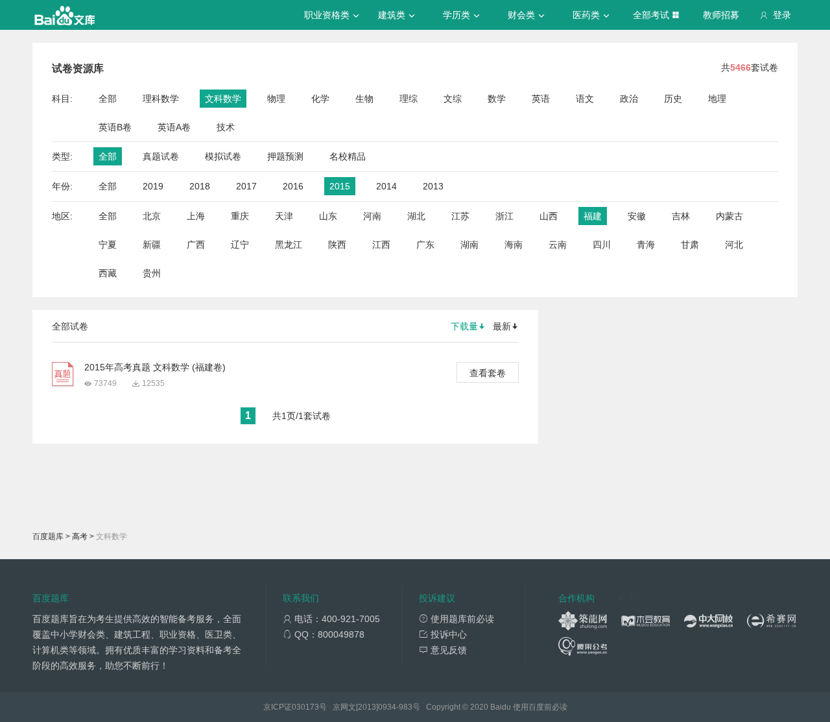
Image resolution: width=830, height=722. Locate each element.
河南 (372, 216)
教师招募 (721, 15)
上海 (196, 216)
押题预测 (285, 156)
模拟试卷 (223, 156)
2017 (246, 186)
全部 (108, 98)
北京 (152, 216)
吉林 (681, 216)
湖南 (469, 244)
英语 (541, 98)
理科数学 (161, 98)
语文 (585, 98)
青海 (646, 244)
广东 (425, 244)
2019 (153, 186)
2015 (339, 186)
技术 (226, 127)
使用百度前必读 (540, 707)
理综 (408, 98)
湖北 (416, 216)
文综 (453, 98)
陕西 (337, 244)
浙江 (504, 216)
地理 (717, 98)
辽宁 (240, 244)
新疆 (152, 244)
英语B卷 (115, 127)
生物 (364, 98)
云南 (558, 244)
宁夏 (108, 244)
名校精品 (347, 156)
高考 (80, 536)
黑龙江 (288, 244)
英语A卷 (174, 127)
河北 (734, 244)
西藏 (108, 273)
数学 (497, 98)
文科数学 (223, 98)
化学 (320, 98)
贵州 (152, 273)
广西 (196, 244)
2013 (433, 186)
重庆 (240, 216)
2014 (386, 186)
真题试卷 (161, 156)
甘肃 (690, 244)
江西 (381, 244)
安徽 (637, 216)
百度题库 (48, 536)
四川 (602, 244)
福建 (593, 216)
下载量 (464, 326)
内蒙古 (729, 216)
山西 (549, 216)
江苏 (460, 216)
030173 (305, 707)
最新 (502, 326)
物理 (276, 98)
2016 (293, 186)
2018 (199, 186)
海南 (513, 244)
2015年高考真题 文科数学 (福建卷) (155, 367)
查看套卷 (487, 373)
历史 (673, 98)
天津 (284, 216)
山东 (328, 216)
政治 (629, 98)
